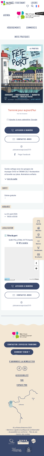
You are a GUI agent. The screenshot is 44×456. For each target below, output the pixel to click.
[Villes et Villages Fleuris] (23, 441)
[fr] (38, 6)
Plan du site (33, 432)
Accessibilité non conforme (18, 432)
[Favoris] (28, 6)
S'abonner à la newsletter (22, 361)
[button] (32, 6)
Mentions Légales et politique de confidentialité (23, 430)
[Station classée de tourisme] (33, 441)
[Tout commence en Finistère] (17, 450)
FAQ (22, 380)
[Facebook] (19, 368)
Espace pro (22, 385)
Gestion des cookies (23, 434)
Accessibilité (22, 375)
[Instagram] (25, 368)
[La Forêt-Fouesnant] (28, 15)
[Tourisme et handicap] (28, 450)
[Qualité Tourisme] (11, 441)
